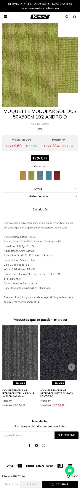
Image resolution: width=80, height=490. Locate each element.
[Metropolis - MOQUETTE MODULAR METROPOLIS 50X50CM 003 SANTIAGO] (58, 352)
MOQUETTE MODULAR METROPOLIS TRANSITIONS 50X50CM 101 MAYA (17, 393)
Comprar (62, 484)
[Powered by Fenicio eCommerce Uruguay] (72, 476)
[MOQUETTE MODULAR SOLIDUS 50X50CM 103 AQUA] (40, 175)
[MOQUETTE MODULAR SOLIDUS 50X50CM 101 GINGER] (23, 175)
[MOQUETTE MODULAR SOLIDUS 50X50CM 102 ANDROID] (31, 175)
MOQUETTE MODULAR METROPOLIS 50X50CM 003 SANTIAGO (56, 393)
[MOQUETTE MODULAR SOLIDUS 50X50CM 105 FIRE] (57, 175)
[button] (71, 6)
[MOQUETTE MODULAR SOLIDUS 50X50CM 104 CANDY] (48, 175)
